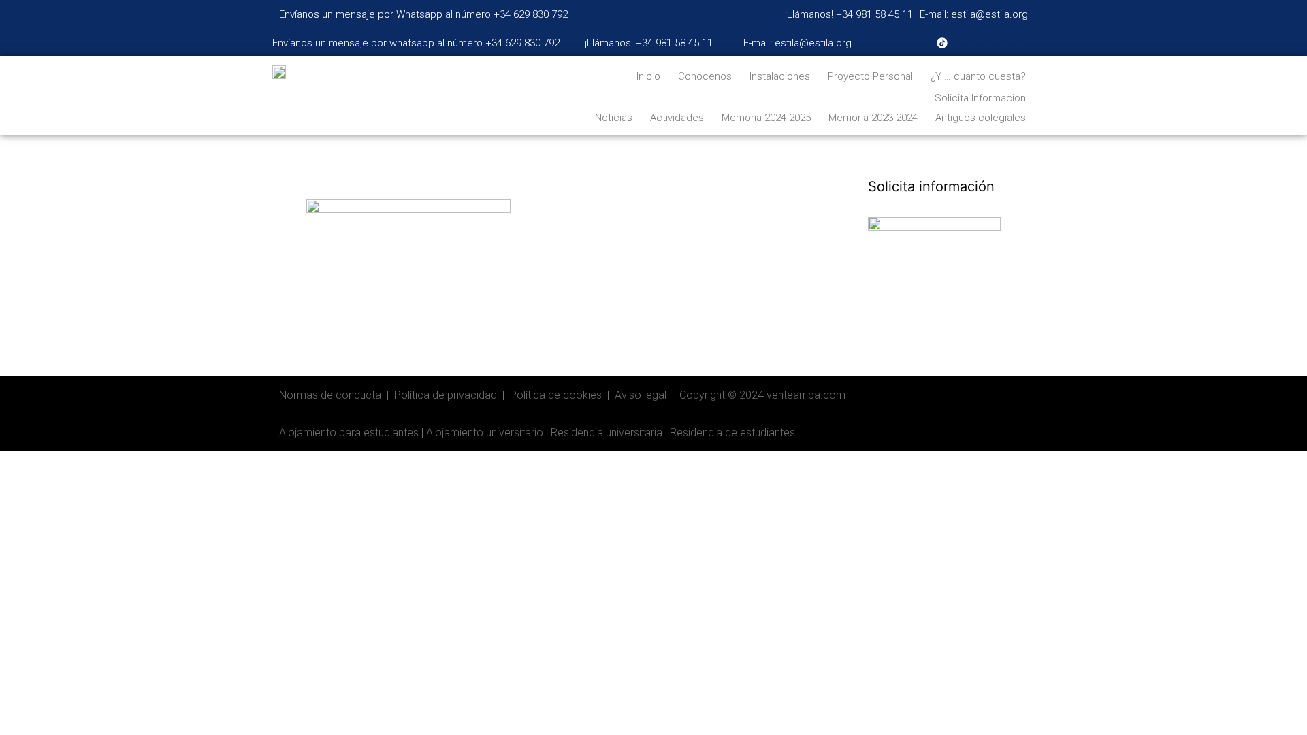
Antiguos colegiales (980, 118)
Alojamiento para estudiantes (349, 432)
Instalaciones (779, 76)
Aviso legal (640, 395)
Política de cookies (556, 395)
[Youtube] (976, 43)
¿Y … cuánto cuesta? (978, 76)
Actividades (677, 118)
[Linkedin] (1010, 43)
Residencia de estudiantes (732, 432)
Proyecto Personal (870, 76)
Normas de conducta (330, 395)
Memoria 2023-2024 (873, 118)
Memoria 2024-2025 (766, 118)
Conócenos (705, 76)
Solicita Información (980, 98)
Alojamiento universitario (484, 432)
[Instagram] (959, 43)
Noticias (613, 118)
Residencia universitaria (606, 432)
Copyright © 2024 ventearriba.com (762, 395)
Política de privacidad (445, 395)
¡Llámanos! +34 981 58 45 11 (849, 14)
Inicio (648, 76)
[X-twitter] (993, 43)
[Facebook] (1027, 43)
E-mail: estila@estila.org (974, 14)
